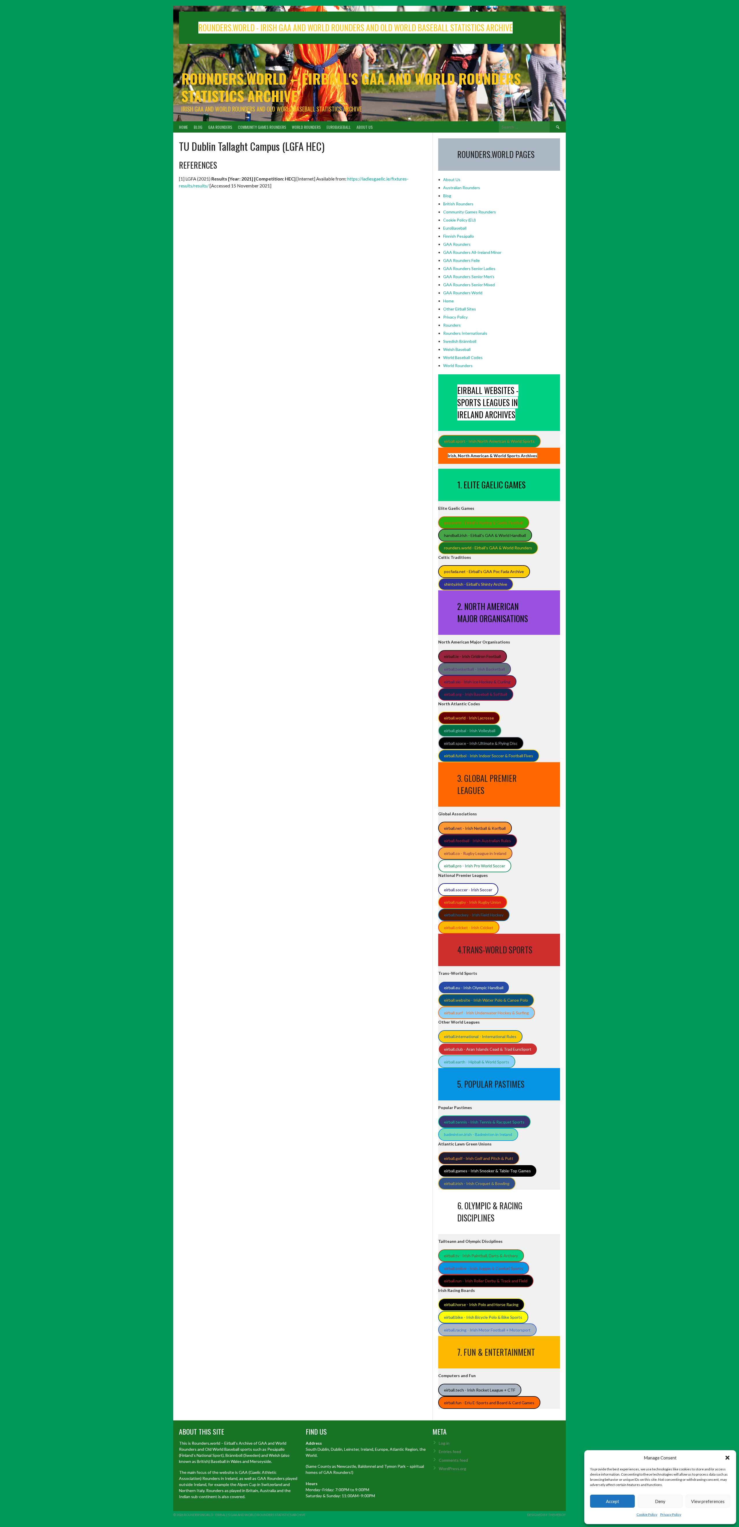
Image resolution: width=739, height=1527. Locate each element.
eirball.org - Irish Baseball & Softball (475, 694)
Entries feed (450, 1451)
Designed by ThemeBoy (546, 1515)
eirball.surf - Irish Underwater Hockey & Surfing (486, 1012)
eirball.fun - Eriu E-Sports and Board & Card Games (489, 1402)
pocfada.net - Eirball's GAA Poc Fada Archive (484, 571)
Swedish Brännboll (459, 341)
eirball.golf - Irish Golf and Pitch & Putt (478, 1158)
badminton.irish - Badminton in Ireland (478, 1134)
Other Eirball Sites (459, 308)
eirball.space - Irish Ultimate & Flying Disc (481, 743)
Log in (444, 1443)
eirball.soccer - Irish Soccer (468, 889)
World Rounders (306, 127)
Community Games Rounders (262, 127)
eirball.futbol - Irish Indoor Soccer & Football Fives (488, 755)
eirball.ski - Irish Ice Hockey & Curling (477, 681)
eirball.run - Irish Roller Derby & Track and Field (485, 1280)
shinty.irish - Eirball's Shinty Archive (475, 584)
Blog (198, 127)
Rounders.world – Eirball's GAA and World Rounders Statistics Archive (351, 87)
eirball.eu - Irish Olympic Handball (473, 987)
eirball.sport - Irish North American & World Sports (489, 441)
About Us (365, 127)
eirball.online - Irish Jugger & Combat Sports (483, 1268)
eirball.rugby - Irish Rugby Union (472, 902)
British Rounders (458, 203)
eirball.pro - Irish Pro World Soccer (474, 865)
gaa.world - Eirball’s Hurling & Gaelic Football (483, 522)
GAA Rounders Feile (461, 260)
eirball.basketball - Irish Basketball (474, 669)
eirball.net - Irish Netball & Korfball (475, 828)
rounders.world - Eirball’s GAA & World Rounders (488, 547)
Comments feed (453, 1460)
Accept (612, 1501)
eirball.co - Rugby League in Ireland (475, 853)
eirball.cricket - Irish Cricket (468, 927)
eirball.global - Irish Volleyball (469, 730)
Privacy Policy (670, 1514)
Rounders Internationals (465, 333)
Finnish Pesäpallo (458, 236)
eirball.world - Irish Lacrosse (469, 717)
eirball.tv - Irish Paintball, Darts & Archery (481, 1255)
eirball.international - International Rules (480, 1036)
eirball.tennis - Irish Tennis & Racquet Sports (484, 1121)
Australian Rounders (461, 187)
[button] (727, 1458)
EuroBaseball (338, 127)
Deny (660, 1501)
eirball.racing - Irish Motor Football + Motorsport (487, 1329)
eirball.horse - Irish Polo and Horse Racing (481, 1304)
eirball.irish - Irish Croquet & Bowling (477, 1183)
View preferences (708, 1501)
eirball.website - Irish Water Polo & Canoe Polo (486, 1000)
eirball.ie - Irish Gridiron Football (472, 656)
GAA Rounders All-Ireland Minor (472, 252)
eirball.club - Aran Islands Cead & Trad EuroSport (487, 1049)
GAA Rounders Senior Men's (468, 276)
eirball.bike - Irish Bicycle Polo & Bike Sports (483, 1317)
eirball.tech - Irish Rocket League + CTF (479, 1389)
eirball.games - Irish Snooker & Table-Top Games (487, 1170)
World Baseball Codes (463, 357)
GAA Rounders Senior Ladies (469, 268)
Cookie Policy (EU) (459, 219)
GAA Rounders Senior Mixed (469, 284)
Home (183, 127)
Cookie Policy (647, 1514)
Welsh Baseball (457, 349)
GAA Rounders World (462, 292)
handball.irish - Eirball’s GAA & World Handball (485, 535)
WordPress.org (452, 1468)
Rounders (452, 325)
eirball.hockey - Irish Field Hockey (473, 914)
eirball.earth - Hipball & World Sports (476, 1061)
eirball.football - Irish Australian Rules (477, 840)
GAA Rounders (220, 127)
